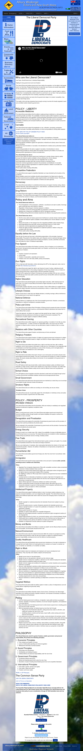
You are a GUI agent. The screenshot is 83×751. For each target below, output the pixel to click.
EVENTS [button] (38, 13)
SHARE (41, 726)
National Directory (74, 34)
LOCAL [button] (21, 13)
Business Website (41, 720)
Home (6, 13)
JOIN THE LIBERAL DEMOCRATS (24, 678)
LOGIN (55, 740)
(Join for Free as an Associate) (24, 681)
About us (74, 746)
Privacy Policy (67, 746)
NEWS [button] (75, 13)
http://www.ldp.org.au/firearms (28, 265)
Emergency (12, 13)
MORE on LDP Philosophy (22, 672)
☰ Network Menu (8, 20)
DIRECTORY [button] (29, 13)
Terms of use (58, 746)
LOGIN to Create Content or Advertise (8, 141)
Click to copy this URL (41, 735)
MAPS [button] (46, 13)
